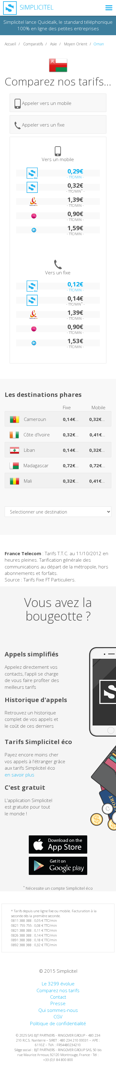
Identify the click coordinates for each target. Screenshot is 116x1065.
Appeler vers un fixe (43, 125)
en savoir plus (19, 775)
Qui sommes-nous (58, 1010)
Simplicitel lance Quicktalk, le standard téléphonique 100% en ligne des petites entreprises (58, 25)
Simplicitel (36, 7)
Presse (58, 1003)
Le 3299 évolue (58, 983)
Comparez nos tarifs (58, 990)
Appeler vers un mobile (46, 103)
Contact (58, 997)
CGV (58, 1016)
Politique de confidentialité (58, 1023)
